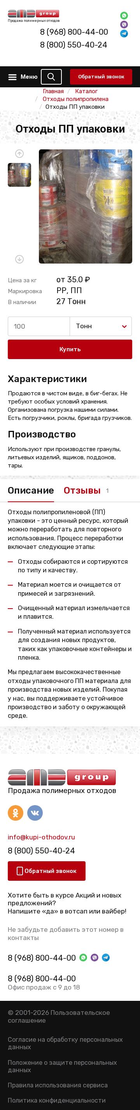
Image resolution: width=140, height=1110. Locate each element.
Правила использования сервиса (58, 1085)
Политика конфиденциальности (57, 1100)
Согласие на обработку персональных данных (65, 1043)
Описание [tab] (31, 490)
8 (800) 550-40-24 (73, 45)
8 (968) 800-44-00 (74, 32)
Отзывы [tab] (82, 490)
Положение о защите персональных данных (62, 1066)
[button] (19, 153)
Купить (70, 349)
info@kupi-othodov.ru (41, 837)
